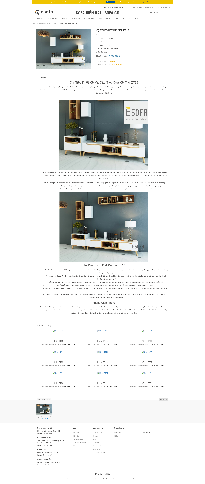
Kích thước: (101, 35)
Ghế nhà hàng (137, 479)
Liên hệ (137, 18)
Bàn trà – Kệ (97, 446)
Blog (116, 18)
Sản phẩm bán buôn (99, 452)
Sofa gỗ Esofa (97, 433)
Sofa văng (104, 479)
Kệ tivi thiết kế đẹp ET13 (44, 417)
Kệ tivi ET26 (58, 383)
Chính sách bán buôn (163, 7)
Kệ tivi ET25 (102, 383)
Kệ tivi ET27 (147, 362)
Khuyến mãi (89, 18)
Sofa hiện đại (52, 18)
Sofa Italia (96, 443)
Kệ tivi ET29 (58, 362)
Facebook (110, 2)
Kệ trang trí (117, 433)
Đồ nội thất (76, 18)
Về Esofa (126, 18)
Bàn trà (64, 18)
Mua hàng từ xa (104, 18)
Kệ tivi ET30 (147, 341)
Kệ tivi (116, 436)
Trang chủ (135, 7)
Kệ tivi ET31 (102, 341)
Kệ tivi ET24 (147, 383)
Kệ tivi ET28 (102, 362)
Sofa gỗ (39, 18)
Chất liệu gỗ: (101, 48)
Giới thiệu (76, 436)
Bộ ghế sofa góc (91, 479)
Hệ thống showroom (147, 7)
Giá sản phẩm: (102, 56)
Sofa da (95, 436)
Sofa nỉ (95, 439)
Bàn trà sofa (76, 479)
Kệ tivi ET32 (58, 341)
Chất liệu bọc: (101, 52)
